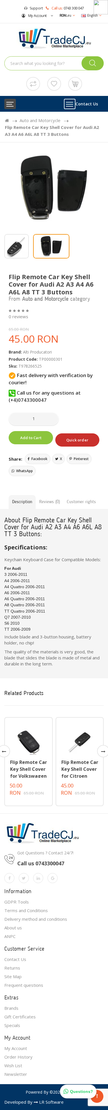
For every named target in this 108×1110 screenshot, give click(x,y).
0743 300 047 (74, 8)
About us (13, 928)
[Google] (53, 878)
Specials (12, 1025)
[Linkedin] (38, 878)
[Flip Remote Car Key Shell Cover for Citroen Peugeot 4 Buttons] (80, 741)
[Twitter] (24, 878)
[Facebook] (9, 878)
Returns (12, 968)
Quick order (77, 440)
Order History (18, 1057)
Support (36, 8)
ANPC (10, 936)
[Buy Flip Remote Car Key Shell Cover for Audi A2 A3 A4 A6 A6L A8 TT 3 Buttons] (54, 188)
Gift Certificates (20, 1017)
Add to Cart (30, 437)
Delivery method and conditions (35, 919)
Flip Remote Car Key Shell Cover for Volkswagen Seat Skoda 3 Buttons (28, 776)
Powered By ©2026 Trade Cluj (54, 1092)
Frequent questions (23, 985)
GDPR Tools (16, 902)
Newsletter (15, 1074)
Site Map (13, 976)
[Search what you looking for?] (93, 63)
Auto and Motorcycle (40, 120)
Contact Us (86, 104)
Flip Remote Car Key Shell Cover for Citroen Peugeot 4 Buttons (79, 776)
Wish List (13, 1065)
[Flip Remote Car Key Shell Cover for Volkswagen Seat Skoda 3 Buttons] (29, 741)
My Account (37, 15)
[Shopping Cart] (75, 83)
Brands (11, 1008)
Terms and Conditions (26, 910)
